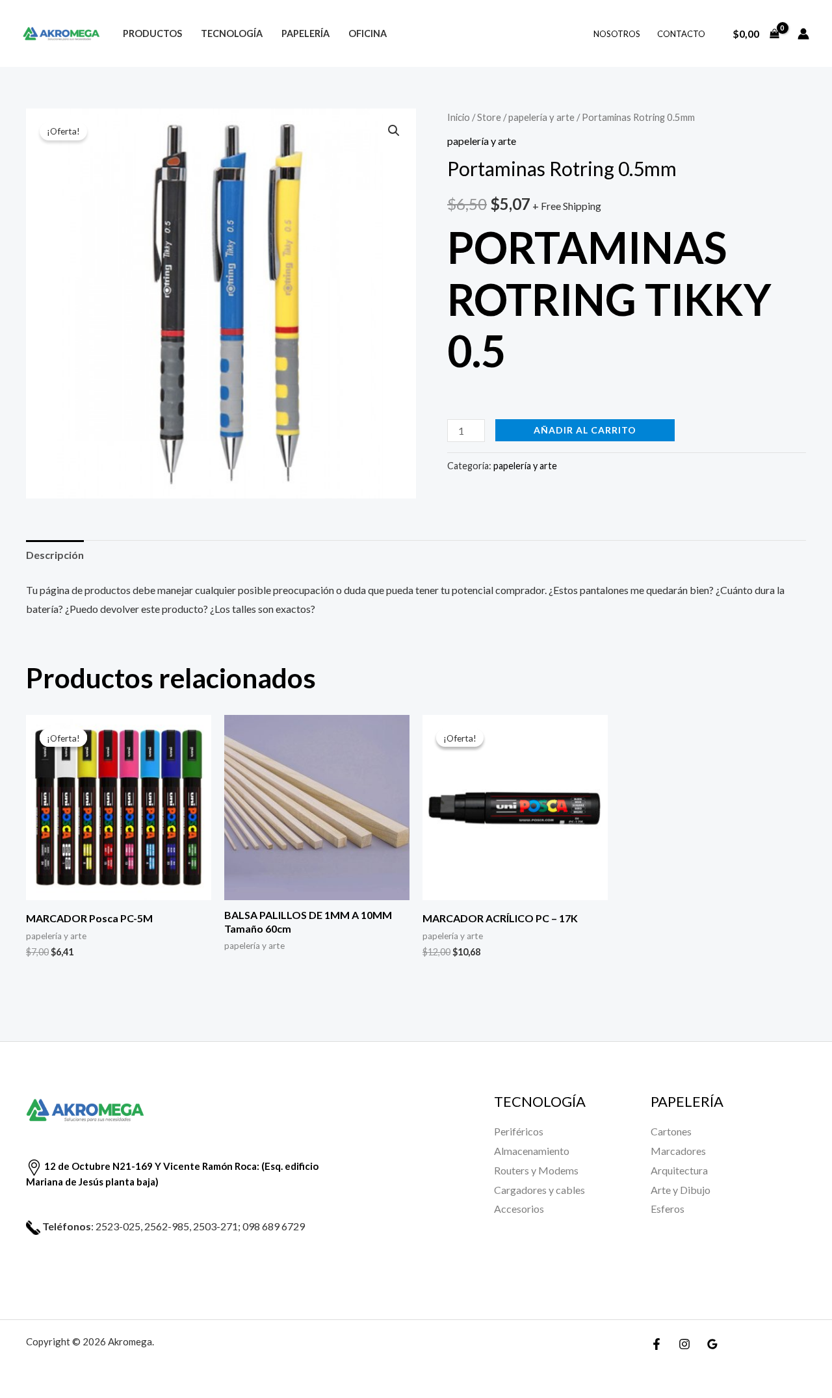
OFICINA (367, 33)
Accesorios (519, 1208)
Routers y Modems (536, 1170)
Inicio (458, 117)
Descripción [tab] (55, 555)
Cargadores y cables (539, 1190)
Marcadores (678, 1151)
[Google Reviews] (712, 1344)
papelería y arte (541, 117)
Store (489, 117)
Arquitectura (679, 1170)
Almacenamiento (531, 1151)
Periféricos (518, 1131)
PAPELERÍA (305, 33)
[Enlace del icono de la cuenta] (803, 34)
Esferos (667, 1208)
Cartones (671, 1131)
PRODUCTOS (152, 33)
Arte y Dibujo (680, 1190)
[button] (394, 130)
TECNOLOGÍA (232, 33)
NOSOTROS (616, 34)
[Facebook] (656, 1344)
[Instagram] (684, 1344)
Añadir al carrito (585, 429)
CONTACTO (681, 34)
